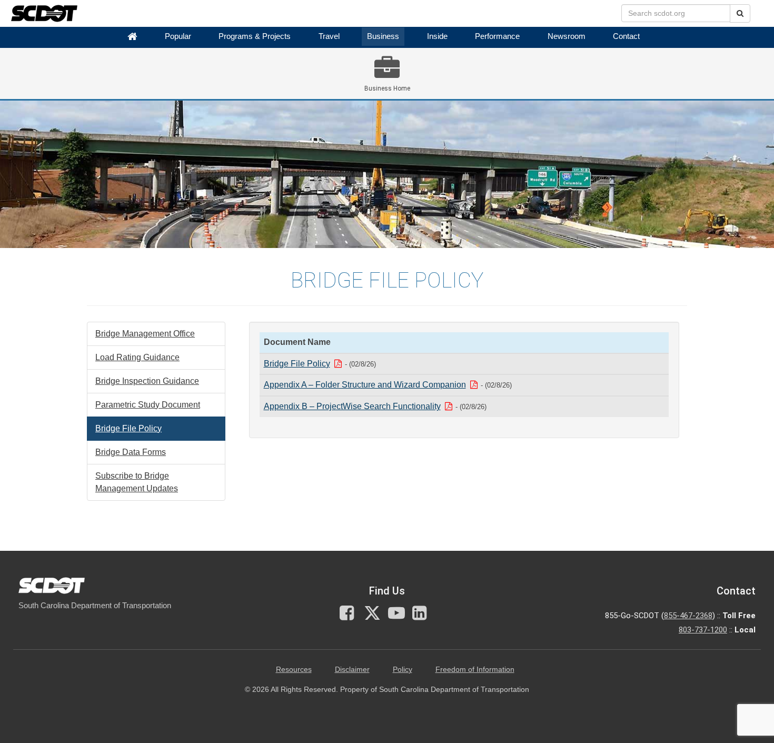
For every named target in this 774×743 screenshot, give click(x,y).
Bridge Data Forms (130, 452)
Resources (294, 669)
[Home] (132, 36)
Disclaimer (352, 669)
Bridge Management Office (145, 333)
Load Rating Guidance (137, 357)
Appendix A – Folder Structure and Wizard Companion (365, 384)
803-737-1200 (703, 630)
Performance (497, 36)
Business (383, 36)
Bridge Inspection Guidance (147, 381)
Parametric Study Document (147, 404)
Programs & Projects (255, 36)
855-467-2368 (688, 615)
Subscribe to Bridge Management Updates (136, 482)
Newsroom (567, 36)
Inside (437, 36)
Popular (178, 36)
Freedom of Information (474, 669)
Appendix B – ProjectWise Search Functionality (352, 406)
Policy (402, 669)
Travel (329, 36)
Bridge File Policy (128, 428)
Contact (626, 36)
